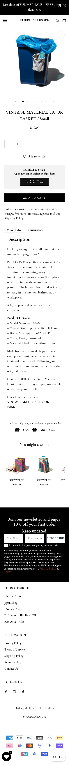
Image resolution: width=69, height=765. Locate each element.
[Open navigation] (5, 20)
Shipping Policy (13, 656)
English (45, 708)
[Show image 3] (30, 101)
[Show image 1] (23, 101)
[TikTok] (23, 691)
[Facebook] (5, 691)
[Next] (53, 101)
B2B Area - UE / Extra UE (20, 615)
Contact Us (11, 669)
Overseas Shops (13, 609)
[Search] (57, 20)
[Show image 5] (38, 101)
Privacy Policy (47, 568)
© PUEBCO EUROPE (34, 716)
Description (14, 230)
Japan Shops (11, 603)
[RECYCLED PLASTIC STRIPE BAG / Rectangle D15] (44, 464)
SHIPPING (35, 230)
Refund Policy (12, 662)
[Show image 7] (46, 101)
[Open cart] (64, 20)
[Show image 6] (42, 101)
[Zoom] (61, 34)
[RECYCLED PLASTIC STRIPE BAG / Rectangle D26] (17, 464)
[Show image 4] (34, 101)
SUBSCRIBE (55, 538)
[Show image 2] (27, 101)
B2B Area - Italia (14, 622)
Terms (7, 571)
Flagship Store (13, 596)
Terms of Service (14, 649)
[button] (6, 756)
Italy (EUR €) (23, 708)
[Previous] (16, 101)
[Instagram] (14, 691)
